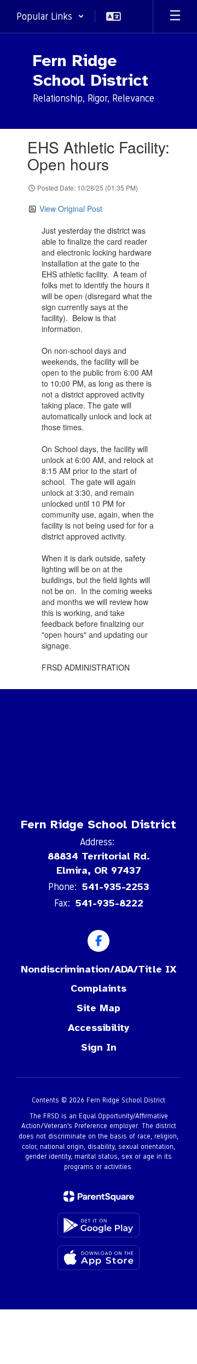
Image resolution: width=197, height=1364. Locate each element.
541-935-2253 (115, 887)
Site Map (98, 1008)
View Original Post (70, 208)
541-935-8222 (109, 903)
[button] (50, 16)
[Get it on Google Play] (98, 1225)
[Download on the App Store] (98, 1258)
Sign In (99, 1047)
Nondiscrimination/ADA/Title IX (99, 969)
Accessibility (98, 1028)
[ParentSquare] (99, 1196)
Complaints (98, 988)
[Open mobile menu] (175, 16)
